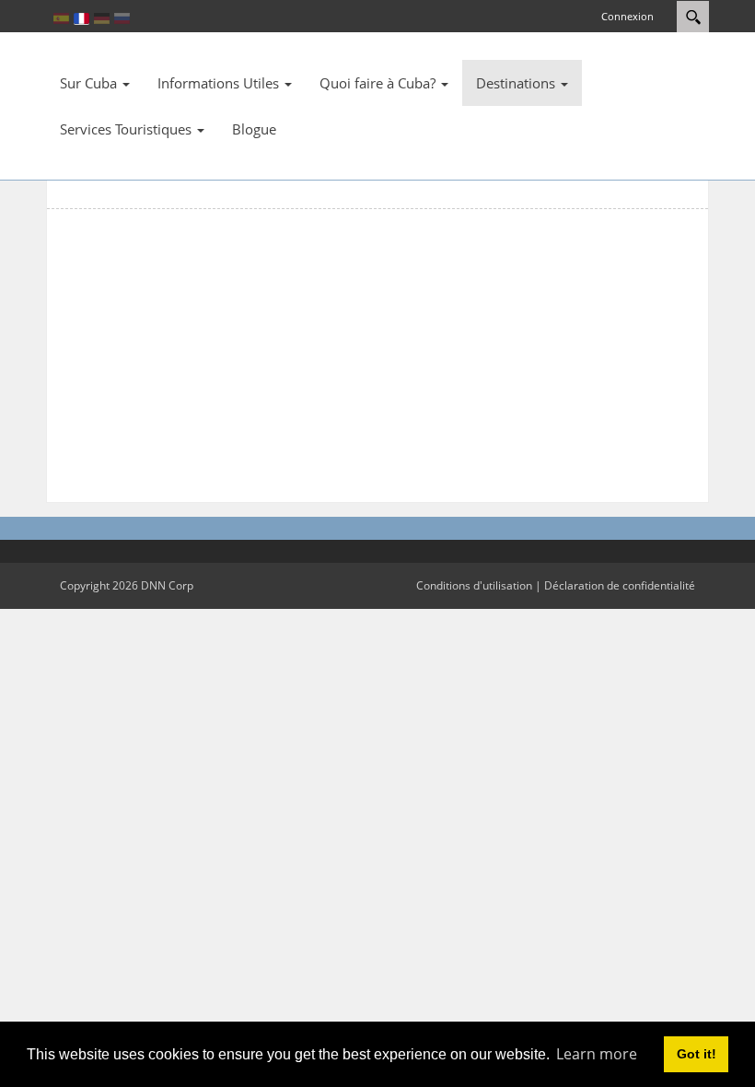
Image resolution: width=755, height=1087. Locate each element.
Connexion (627, 16)
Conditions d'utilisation (474, 585)
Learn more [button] (596, 1054)
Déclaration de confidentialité (619, 585)
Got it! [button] (696, 1053)
